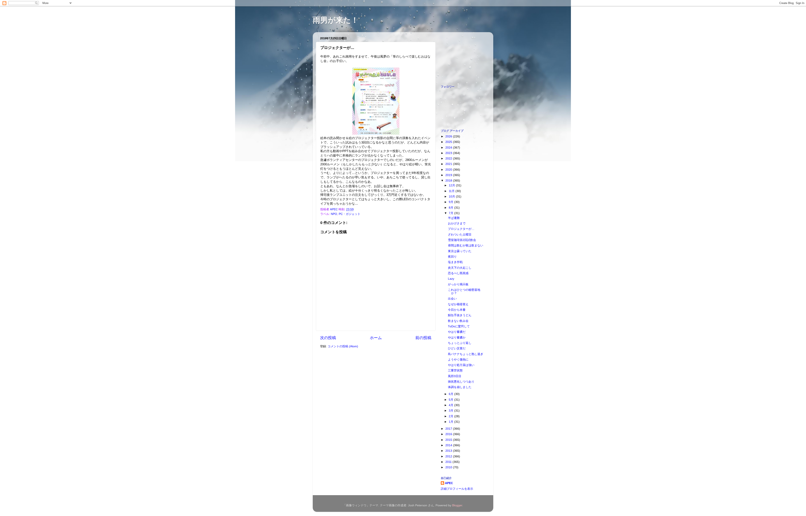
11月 (452, 191)
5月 (451, 399)
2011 (449, 461)
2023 (449, 153)
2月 (451, 416)
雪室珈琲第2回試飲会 (462, 240)
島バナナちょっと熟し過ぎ (465, 354)
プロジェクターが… (461, 228)
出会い (452, 298)
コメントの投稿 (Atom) (343, 346)
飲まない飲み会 (458, 320)
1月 (451, 421)
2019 (449, 175)
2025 (449, 141)
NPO (334, 214)
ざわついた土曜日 (459, 234)
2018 (449, 180)
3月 (451, 410)
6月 (451, 394)
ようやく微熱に (458, 359)
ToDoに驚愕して (459, 326)
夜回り (452, 256)
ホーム (376, 338)
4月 (451, 405)
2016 (449, 434)
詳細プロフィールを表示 (457, 488)
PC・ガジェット (349, 214)
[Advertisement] (462, 56)
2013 (449, 450)
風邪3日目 (454, 376)
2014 (449, 445)
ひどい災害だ (457, 348)
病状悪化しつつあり (461, 381)
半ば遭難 (454, 218)
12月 (452, 185)
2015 (449, 439)
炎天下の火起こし (459, 267)
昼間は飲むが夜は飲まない (465, 245)
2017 (449, 428)
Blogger (457, 505)
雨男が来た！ (336, 20)
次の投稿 (328, 338)
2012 (449, 456)
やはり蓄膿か (457, 337)
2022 (449, 158)
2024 (449, 147)
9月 (451, 202)
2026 (449, 136)
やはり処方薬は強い (461, 365)
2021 (449, 164)
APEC (449, 483)
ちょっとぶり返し (459, 343)
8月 (451, 207)
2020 (449, 169)
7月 (451, 213)
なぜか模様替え (458, 304)
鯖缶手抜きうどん (459, 315)
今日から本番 (457, 309)
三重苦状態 (455, 370)
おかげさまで (457, 223)
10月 (452, 196)
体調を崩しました (459, 387)
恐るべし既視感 (458, 273)
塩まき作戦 (455, 262)
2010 (449, 467)
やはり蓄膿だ (457, 331)
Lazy (451, 278)
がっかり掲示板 (458, 284)
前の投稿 (423, 338)
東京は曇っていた (459, 251)
